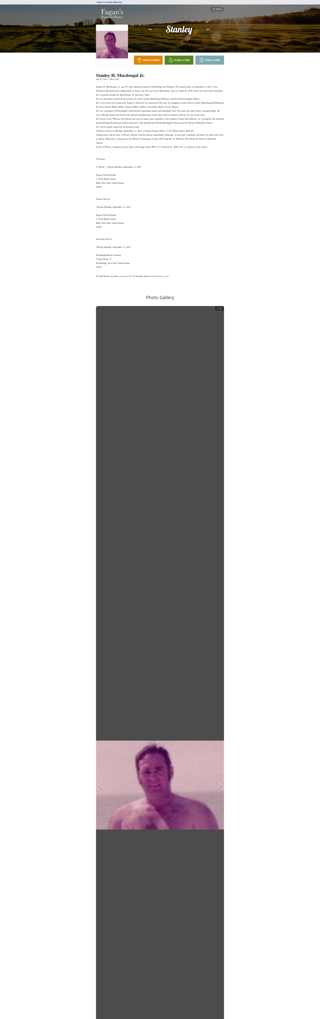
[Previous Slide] (101, 785)
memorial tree (126, 275)
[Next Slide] (219, 785)
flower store (163, 275)
